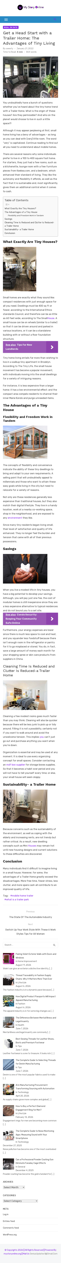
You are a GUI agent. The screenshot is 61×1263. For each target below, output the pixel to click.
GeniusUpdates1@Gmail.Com (43, 1254)
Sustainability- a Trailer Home (19, 229)
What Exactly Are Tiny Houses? (20, 208)
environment (15, 517)
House (50, 318)
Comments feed (11, 1228)
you (41, 737)
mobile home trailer (22, 895)
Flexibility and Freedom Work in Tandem (26, 215)
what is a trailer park (17, 899)
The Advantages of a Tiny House (21, 212)
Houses (32, 845)
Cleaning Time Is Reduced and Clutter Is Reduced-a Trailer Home (29, 224)
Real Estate (11, 27)
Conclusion (10, 233)
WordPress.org (10, 1234)
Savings (9, 219)
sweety (9, 48)
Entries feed (9, 1221)
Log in (5, 1214)
